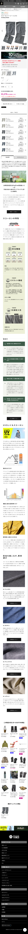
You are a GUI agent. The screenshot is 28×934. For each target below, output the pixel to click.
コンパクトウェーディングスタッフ (23, 749)
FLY (5, 6)
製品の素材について (5, 855)
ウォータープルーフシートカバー (13, 780)
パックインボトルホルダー (5, 793)
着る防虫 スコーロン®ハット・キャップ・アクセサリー (10, 10)
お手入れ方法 (4, 850)
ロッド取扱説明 (4, 847)
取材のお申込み (5, 919)
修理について (4, 852)
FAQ (2, 863)
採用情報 (3, 912)
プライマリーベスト (4, 764)
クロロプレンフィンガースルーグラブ (22, 765)
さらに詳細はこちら (13, 418)
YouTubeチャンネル (5, 895)
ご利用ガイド (4, 872)
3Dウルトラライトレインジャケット (5, 749)
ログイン (3, 921)
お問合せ (3, 860)
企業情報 (3, 907)
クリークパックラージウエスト (22, 793)
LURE (14, 6)
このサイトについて (5, 880)
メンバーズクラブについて (6, 870)
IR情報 (3, 909)
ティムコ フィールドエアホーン (13, 749)
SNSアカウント (4, 892)
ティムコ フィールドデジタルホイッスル (23, 734)
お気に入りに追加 (20, 104)
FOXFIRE (23, 6)
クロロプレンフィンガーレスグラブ (22, 780)
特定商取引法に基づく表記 (7, 885)
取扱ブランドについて (6, 858)
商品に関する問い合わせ (7, 104)
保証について (4, 845)
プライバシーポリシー (6, 883)
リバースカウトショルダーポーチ (4, 734)
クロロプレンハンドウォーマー (14, 765)
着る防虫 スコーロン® (17, 9)
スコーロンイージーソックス (5, 815)
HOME (1, 9)
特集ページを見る (13, 211)
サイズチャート (4, 875)
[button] (3, 30)
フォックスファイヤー (8, 9)
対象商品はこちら (13, 603)
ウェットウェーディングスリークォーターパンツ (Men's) (13, 794)
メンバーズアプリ (5, 877)
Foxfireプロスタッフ (5, 900)
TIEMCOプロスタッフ (6, 897)
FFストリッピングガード (14, 734)
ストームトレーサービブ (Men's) (4, 780)
